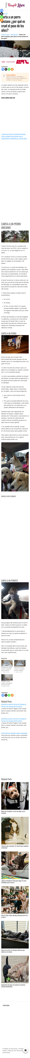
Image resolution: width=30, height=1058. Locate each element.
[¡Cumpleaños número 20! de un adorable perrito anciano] (7, 663)
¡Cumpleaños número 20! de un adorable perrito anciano (6, 669)
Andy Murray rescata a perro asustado (14, 733)
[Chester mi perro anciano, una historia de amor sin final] (7, 677)
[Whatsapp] (9, 69)
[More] (12, 69)
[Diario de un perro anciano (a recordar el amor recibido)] (20, 663)
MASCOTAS (4, 13)
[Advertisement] (15, 116)
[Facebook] (2, 69)
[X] (6, 69)
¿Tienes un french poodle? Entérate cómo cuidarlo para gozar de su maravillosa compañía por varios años (14, 136)
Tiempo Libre (5, 34)
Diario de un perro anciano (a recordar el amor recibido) (19, 669)
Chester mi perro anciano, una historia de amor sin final (6, 683)
